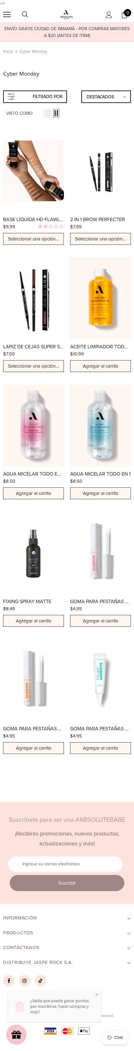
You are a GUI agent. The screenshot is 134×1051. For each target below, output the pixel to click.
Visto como (19, 113)
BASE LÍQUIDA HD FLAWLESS (33, 219)
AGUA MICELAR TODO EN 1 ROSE (33, 474)
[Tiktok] (40, 980)
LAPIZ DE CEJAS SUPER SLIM (33, 346)
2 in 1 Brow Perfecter (97, 219)
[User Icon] (109, 15)
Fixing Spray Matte (27, 601)
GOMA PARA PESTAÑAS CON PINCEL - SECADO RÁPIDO (100, 601)
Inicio (8, 51)
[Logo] (66, 14)
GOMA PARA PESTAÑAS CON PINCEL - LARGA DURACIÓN (33, 728)
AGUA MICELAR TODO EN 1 (100, 474)
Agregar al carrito (100, 366)
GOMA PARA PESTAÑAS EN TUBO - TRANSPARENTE (100, 728)
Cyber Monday (33, 51)
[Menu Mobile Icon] (7, 14)
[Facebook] (8, 980)
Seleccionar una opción (32, 239)
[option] (67, 32)
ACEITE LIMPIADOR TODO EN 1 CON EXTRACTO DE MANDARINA (100, 346)
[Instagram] (24, 980)
